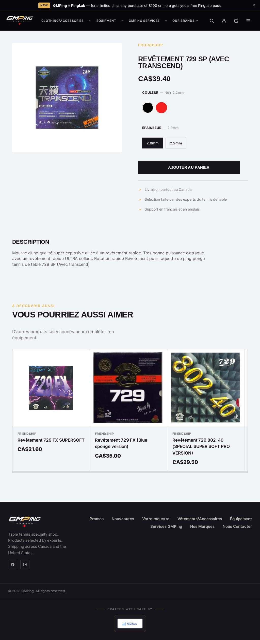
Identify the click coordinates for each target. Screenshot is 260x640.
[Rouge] (161, 107)
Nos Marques (202, 526)
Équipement (241, 518)
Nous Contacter (237, 526)
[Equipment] (122, 21)
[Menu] (248, 20)
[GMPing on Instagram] (24, 564)
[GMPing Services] (166, 21)
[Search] (211, 20)
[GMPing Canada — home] (20, 20)
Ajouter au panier (188, 167)
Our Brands (183, 21)
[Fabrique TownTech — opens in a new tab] (130, 623)
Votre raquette (155, 518)
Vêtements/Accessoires (199, 518)
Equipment (106, 21)
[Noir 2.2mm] (147, 107)
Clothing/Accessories (62, 21)
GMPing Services (144, 21)
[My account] (224, 20)
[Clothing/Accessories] (90, 21)
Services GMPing (166, 526)
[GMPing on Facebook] (12, 564)
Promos (97, 518)
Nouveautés (123, 518)
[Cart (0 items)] (236, 20)
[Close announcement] (254, 5)
